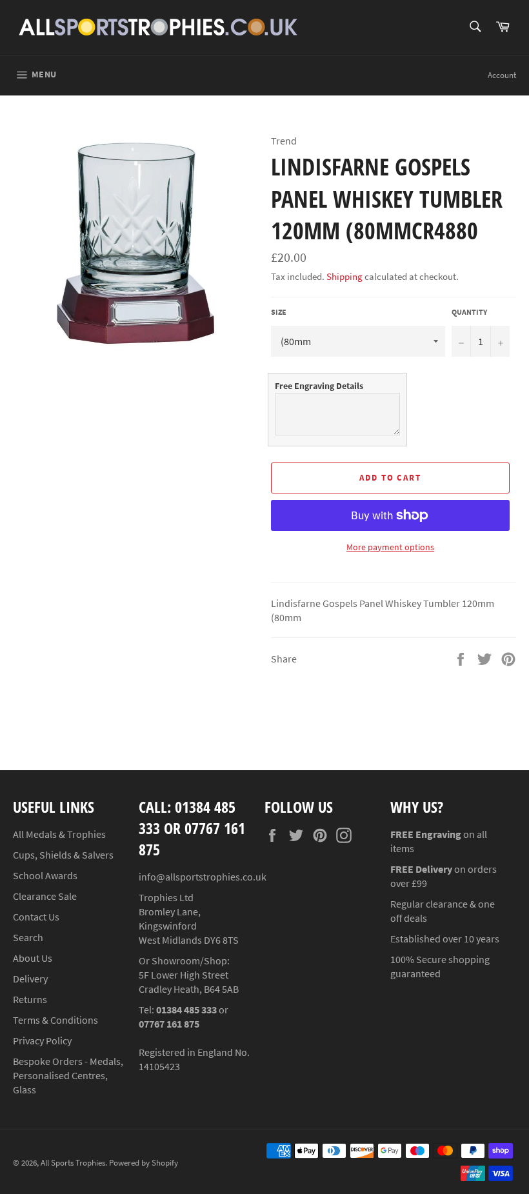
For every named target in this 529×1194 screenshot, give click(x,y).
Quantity (469, 312)
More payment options (390, 547)
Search (28, 937)
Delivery (30, 978)
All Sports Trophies (73, 1162)
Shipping (344, 276)
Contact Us (36, 916)
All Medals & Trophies (59, 834)
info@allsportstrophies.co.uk (202, 876)
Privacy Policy (42, 1040)
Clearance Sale (45, 896)
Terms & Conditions (55, 1019)
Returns (30, 999)
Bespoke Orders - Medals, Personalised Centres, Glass (68, 1075)
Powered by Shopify (143, 1162)
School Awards (45, 875)
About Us (32, 957)
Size (278, 312)
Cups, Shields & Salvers (63, 854)
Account (502, 75)
